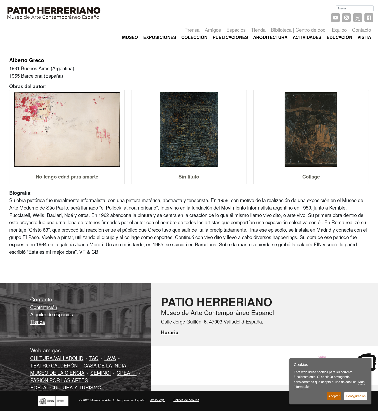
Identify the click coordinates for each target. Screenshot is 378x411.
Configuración (356, 396)
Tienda (258, 29)
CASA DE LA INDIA (105, 365)
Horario (169, 332)
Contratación (43, 306)
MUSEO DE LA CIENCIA (57, 372)
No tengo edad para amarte (67, 176)
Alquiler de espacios (51, 314)
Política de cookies (186, 400)
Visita (364, 37)
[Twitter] (357, 18)
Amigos (213, 29)
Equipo (339, 29)
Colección (194, 37)
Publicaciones (230, 37)
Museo (130, 37)
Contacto (361, 29)
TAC (93, 357)
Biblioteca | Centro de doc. (299, 29)
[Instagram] (347, 18)
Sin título (188, 176)
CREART (126, 372)
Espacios (236, 29)
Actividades (307, 37)
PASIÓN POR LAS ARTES (59, 379)
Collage (311, 176)
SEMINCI (100, 372)
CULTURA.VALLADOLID (56, 357)
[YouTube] (335, 18)
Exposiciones (159, 37)
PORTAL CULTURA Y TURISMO (65, 387)
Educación (339, 37)
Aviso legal (157, 400)
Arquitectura (270, 37)
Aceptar (334, 396)
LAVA (110, 357)
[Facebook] (369, 18)
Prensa (192, 29)
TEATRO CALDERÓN (54, 365)
